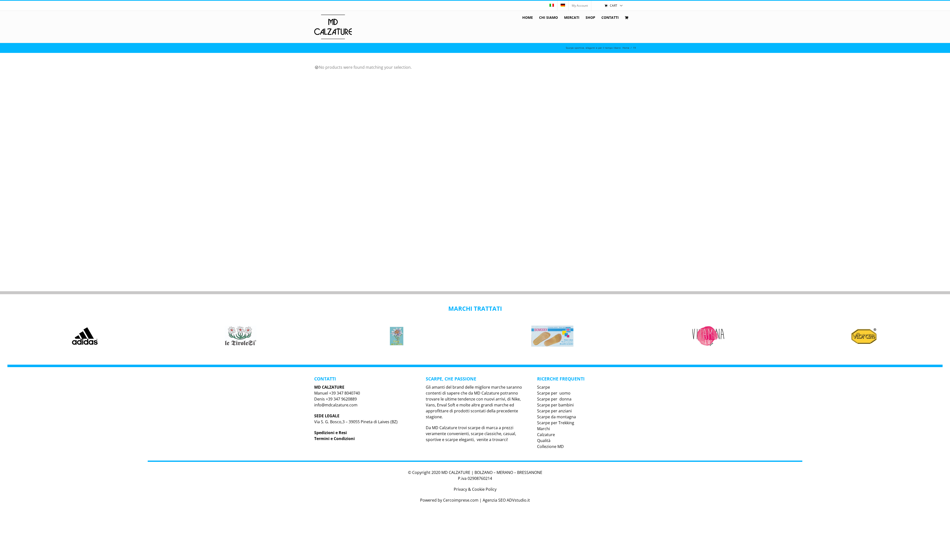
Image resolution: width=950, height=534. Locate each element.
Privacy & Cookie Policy (475, 489)
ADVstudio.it (518, 500)
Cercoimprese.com (460, 500)
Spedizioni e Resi (330, 432)
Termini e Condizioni (334, 438)
